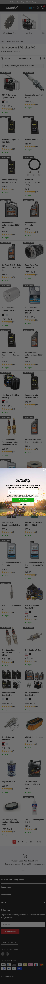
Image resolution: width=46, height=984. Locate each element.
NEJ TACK (23, 504)
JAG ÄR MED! (23, 500)
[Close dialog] (44, 469)
